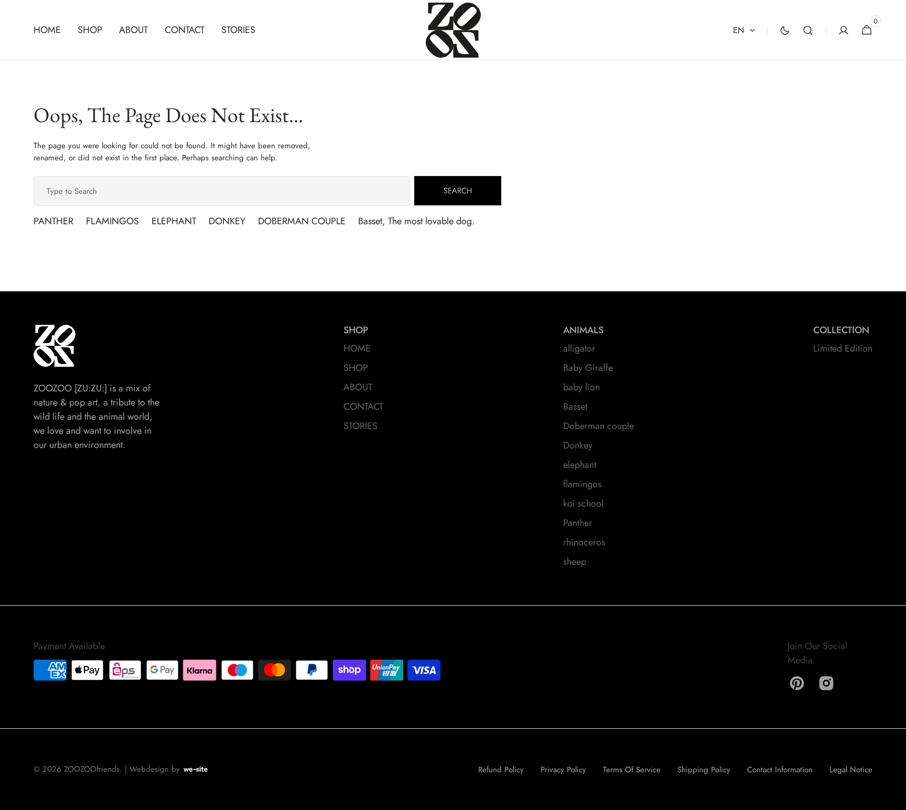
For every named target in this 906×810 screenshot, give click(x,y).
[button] (807, 30)
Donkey (577, 445)
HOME (357, 348)
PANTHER (53, 221)
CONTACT (363, 406)
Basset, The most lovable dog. (416, 221)
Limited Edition (842, 348)
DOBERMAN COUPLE (302, 221)
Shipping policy (703, 769)
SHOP (355, 368)
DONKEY (227, 221)
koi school (583, 503)
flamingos (582, 484)
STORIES (360, 426)
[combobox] (222, 191)
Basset (575, 406)
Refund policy (501, 769)
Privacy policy (563, 769)
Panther (577, 523)
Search (458, 190)
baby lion (581, 387)
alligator (579, 348)
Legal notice (850, 769)
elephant (579, 465)
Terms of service (632, 769)
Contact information (780, 769)
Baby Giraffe (588, 368)
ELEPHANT (174, 221)
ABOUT (357, 387)
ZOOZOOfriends (92, 769)
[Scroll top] (893, 797)
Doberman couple (598, 426)
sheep (574, 561)
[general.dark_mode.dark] (784, 30)
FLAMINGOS (112, 221)
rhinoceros (584, 542)
